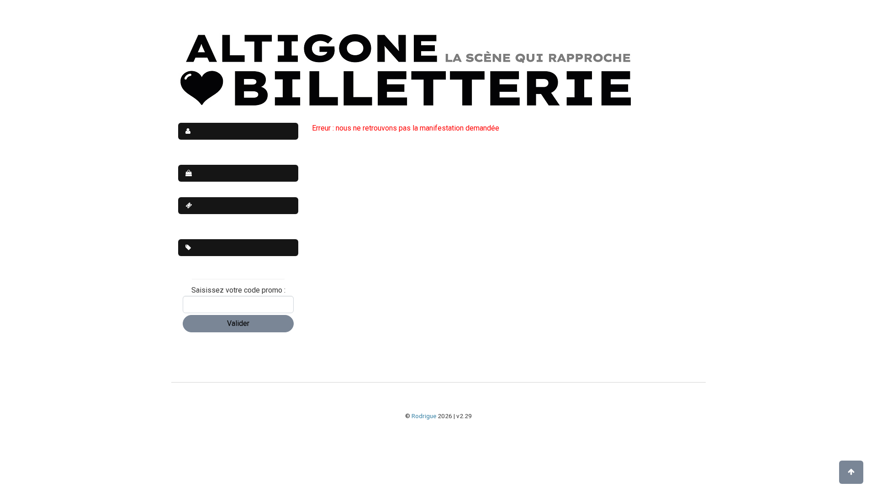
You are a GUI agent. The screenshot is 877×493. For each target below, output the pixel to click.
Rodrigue (424, 416)
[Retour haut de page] (851, 472)
